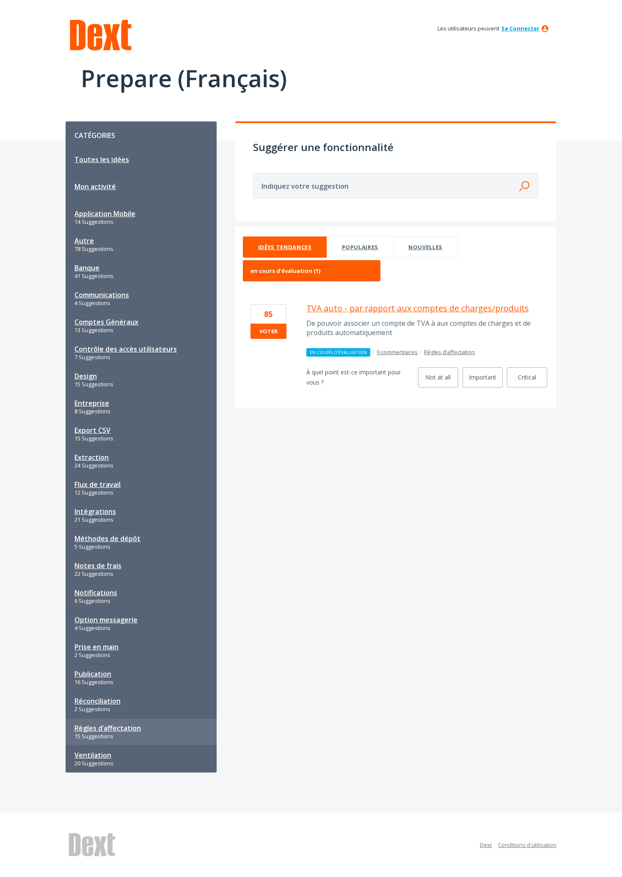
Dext (486, 845)
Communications (101, 295)
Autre (84, 240)
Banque (86, 267)
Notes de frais (97, 565)
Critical (532, 380)
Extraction (91, 457)
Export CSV (92, 430)
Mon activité (95, 186)
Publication (92, 674)
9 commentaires (397, 352)
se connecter (520, 28)
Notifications (95, 592)
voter (268, 331)
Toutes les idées (101, 159)
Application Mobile (104, 213)
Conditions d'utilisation (527, 845)
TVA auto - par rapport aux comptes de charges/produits (417, 308)
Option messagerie (106, 619)
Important (486, 380)
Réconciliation (97, 701)
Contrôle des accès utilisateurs (125, 349)
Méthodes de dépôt (107, 538)
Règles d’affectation (107, 728)
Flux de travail (97, 484)
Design (85, 376)
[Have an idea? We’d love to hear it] (101, 35)
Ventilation (92, 755)
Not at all (441, 380)
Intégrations (95, 511)
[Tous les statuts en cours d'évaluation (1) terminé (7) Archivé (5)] (311, 271)
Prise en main (96, 647)
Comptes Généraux (106, 322)
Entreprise (91, 403)
